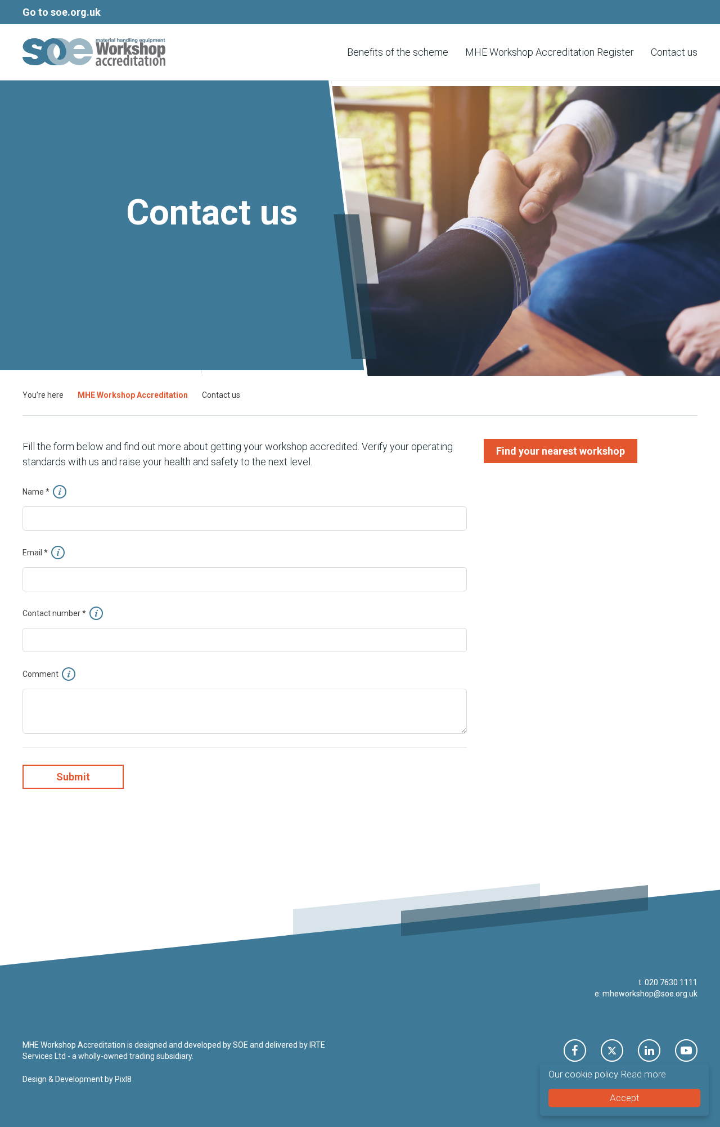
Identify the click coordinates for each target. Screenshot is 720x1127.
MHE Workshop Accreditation (133, 394)
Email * (36, 552)
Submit (73, 777)
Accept (625, 1097)
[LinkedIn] (649, 1050)
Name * (36, 491)
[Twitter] (612, 1050)
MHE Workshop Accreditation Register (549, 52)
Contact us (674, 52)
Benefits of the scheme (397, 52)
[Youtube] (686, 1050)
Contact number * (55, 613)
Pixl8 (123, 1079)
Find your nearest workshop (560, 451)
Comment (41, 674)
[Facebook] (575, 1050)
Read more (643, 1074)
